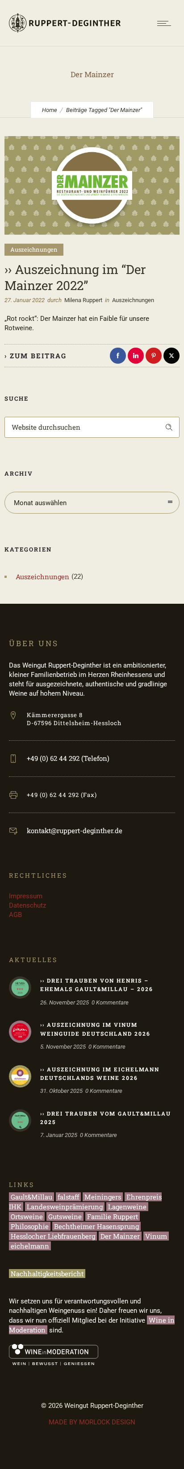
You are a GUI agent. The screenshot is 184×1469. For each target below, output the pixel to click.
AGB (15, 915)
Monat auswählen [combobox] (40, 503)
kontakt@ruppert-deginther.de (74, 830)
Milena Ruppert (83, 300)
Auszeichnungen (42, 576)
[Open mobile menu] (166, 23)
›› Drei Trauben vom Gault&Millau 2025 (105, 1117)
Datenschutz (27, 905)
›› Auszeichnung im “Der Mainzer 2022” (75, 277)
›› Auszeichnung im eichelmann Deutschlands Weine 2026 (99, 1073)
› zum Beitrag (35, 355)
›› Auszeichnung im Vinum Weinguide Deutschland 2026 (95, 1029)
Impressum (25, 896)
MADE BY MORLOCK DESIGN (92, 1422)
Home (49, 110)
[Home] (65, 35)
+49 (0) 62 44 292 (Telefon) (68, 758)
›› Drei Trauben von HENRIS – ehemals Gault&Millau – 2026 (96, 984)
